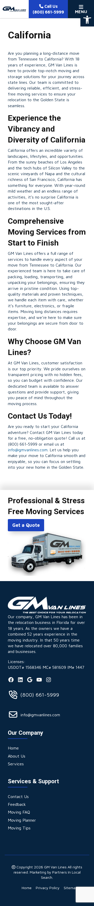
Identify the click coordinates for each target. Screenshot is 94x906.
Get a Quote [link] (26, 525)
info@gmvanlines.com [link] (28, 449)
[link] (87, 19)
